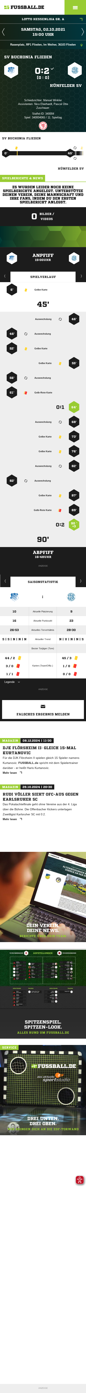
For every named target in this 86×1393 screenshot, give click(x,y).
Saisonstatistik (43, 581)
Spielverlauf (43, 276)
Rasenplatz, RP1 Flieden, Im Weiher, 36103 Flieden (43, 44)
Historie (5, 581)
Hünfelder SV (66, 85)
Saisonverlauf (81, 581)
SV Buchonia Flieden (28, 57)
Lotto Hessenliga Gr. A (43, 19)
